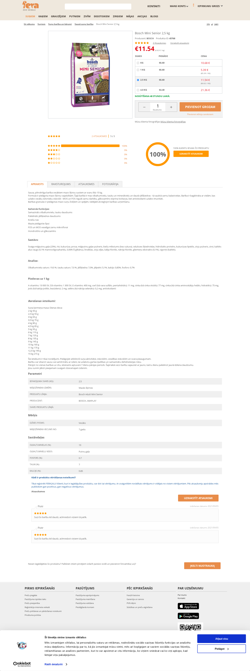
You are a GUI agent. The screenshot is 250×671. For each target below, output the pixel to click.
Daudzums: (157, 110)
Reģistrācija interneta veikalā (37, 607)
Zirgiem (118, 16)
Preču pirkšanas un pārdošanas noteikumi (43, 611)
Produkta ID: (162, 38)
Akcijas (142, 16)
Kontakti (153, 6)
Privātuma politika (33, 615)
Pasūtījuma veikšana (85, 603)
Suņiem (30, 16)
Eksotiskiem (102, 16)
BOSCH (150, 38)
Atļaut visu (221, 638)
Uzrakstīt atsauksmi (179, 43)
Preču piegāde (31, 595)
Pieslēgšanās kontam (85, 607)
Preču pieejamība (32, 603)
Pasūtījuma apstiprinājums (87, 595)
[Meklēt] (129, 6)
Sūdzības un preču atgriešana (139, 607)
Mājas (130, 16)
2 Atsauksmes (159, 43)
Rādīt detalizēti (54, 664)
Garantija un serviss (135, 599)
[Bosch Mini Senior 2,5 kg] (90, 74)
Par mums (182, 595)
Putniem (74, 16)
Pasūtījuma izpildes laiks (35, 599)
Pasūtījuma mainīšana (85, 599)
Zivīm (87, 16)
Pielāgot (219, 648)
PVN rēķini (131, 603)
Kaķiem (43, 16)
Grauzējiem (58, 16)
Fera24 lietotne (133, 595)
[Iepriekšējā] (203, 24)
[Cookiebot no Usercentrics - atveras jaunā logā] (22, 664)
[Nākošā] (221, 24)
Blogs (154, 16)
